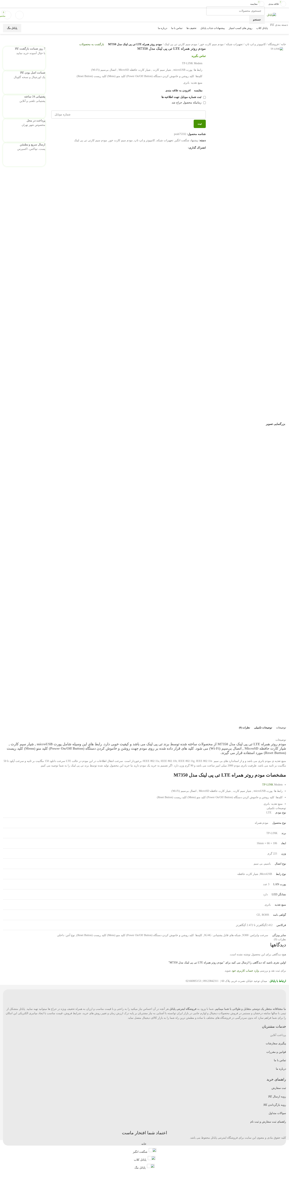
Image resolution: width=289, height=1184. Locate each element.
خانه (283, 44)
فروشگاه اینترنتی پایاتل (182, 1008)
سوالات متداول (277, 1113)
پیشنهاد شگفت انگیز (186, 140)
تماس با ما (280, 1060)
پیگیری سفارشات (276, 1043)
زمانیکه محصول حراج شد (187, 102)
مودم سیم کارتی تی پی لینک (180, 44)
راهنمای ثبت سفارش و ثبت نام (268, 1121)
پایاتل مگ (12, 28)
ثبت (200, 123)
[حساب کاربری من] (19, 15)
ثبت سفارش (279, 1088)
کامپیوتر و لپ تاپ (255, 44)
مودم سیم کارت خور (212, 44)
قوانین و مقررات (276, 1051)
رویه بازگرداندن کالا (274, 1104)
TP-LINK (267, 784)
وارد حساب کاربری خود (245, 970)
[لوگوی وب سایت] (271, 14)
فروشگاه (273, 44)
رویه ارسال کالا (277, 1096)
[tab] (281, 727)
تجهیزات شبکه (234, 44)
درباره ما (281, 1068)
